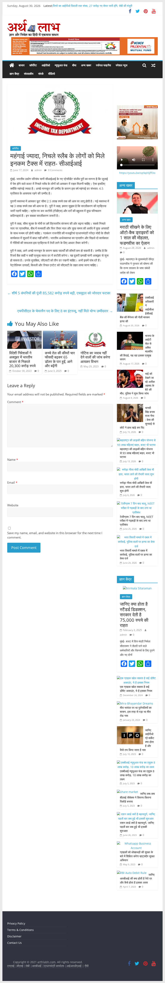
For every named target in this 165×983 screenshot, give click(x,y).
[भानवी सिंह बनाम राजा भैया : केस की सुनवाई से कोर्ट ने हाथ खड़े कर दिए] (130, 406)
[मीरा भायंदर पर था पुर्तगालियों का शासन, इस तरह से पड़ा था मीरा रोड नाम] (135, 703)
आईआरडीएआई (74, 966)
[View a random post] (153, 65)
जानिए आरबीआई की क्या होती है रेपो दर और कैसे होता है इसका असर (137, 878)
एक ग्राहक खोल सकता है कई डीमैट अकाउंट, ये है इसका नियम (136, 689)
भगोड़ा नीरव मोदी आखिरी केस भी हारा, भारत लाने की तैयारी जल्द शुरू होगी (136, 487)
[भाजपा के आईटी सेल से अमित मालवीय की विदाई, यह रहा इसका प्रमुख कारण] (130, 334)
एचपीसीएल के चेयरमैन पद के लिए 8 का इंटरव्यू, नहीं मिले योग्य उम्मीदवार (65, 310)
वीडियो (51, 74)
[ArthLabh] (11, 65)
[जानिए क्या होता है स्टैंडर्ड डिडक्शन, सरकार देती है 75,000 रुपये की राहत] (137, 588)
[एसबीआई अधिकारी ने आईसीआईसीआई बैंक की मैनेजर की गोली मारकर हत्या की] (130, 296)
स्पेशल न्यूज (121, 65)
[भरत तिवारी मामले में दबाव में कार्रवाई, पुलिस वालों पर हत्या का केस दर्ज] (136, 537)
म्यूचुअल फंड (61, 65)
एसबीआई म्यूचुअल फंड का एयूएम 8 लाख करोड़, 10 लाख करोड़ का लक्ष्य (137, 775)
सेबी (28, 966)
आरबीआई (37, 966)
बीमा (74, 65)
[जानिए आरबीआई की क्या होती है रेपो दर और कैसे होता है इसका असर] (131, 873)
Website (12, 505)
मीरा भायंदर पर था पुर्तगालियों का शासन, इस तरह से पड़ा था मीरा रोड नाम (136, 711)
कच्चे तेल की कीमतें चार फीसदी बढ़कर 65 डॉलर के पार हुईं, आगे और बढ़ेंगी (60, 359)
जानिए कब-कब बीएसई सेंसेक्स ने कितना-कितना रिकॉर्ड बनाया (137, 797)
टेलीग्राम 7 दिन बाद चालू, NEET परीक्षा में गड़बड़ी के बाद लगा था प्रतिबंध (136, 520)
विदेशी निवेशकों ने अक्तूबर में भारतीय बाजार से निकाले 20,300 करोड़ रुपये (23, 359)
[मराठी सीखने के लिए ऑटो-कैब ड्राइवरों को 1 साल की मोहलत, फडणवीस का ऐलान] (137, 194)
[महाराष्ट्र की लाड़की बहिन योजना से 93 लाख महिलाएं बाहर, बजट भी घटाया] (136, 440)
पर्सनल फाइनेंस (103, 65)
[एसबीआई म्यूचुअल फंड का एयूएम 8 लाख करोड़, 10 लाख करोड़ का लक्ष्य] (136, 762)
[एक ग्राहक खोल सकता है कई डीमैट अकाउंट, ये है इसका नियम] (136, 678)
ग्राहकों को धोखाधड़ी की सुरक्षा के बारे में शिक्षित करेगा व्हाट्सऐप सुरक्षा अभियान (137, 856)
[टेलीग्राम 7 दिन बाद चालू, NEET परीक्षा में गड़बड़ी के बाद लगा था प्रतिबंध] (136, 503)
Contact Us (14, 943)
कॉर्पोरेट (33, 65)
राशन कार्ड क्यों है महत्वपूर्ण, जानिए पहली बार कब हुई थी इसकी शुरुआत (137, 826)
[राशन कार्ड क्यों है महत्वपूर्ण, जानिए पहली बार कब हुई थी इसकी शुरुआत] (136, 814)
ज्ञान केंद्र (14, 74)
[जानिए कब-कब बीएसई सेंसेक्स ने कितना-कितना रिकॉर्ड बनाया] (127, 792)
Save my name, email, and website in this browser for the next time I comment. (54, 535)
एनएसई (11, 966)
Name (12, 460)
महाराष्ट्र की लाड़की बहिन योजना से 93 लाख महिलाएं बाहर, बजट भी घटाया (137, 453)
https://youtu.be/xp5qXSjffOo (137, 173)
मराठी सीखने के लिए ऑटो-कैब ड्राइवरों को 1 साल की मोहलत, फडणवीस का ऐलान (137, 235)
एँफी (87, 966)
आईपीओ (46, 65)
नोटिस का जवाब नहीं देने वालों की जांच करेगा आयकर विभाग (95, 357)
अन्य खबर (86, 65)
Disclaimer (14, 936)
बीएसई (20, 966)
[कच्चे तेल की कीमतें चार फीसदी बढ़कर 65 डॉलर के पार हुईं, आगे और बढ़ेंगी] (60, 333)
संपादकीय (28, 74)
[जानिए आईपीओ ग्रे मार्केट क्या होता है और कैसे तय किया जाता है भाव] (130, 728)
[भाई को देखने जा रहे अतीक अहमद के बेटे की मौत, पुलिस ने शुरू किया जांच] (130, 372)
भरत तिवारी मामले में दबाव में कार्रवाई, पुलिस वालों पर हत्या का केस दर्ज (136, 554)
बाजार (22, 65)
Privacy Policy (16, 923)
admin (38, 170)
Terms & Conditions (20, 930)
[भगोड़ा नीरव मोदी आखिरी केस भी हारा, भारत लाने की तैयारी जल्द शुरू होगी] (136, 469)
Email (12, 482)
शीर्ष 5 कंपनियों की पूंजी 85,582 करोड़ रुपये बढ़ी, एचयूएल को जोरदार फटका (58, 293)
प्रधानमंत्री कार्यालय (54, 966)
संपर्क (40, 74)
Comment (15, 402)
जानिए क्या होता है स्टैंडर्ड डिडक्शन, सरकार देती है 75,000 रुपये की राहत (134, 614)
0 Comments (54, 170)
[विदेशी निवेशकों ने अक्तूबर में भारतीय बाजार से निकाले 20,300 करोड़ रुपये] (24, 333)
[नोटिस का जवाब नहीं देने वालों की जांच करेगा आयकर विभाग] (95, 333)
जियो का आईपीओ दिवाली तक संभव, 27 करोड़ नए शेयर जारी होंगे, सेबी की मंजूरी (92, 6)
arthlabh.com (46, 962)
